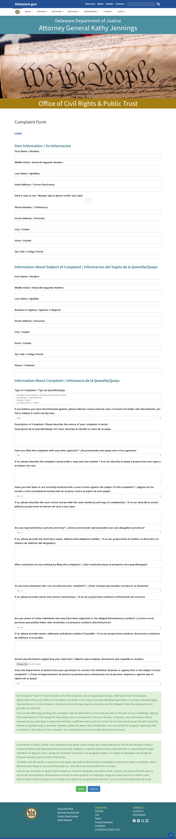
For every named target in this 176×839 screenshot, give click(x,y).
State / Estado (23, 240)
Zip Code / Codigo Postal (29, 251)
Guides (109, 4)
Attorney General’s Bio (68, 812)
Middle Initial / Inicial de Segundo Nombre (39, 162)
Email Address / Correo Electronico (35, 184)
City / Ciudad (22, 229)
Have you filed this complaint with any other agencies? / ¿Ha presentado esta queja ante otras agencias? (75, 450)
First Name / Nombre (27, 151)
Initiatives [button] (57, 11)
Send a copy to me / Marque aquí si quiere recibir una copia (49, 195)
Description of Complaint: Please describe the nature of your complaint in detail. (61, 424)
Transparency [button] (91, 11)
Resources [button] (73, 11)
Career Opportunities (67, 816)
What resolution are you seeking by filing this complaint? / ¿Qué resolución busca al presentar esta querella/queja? (81, 564)
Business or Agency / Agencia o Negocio (38, 309)
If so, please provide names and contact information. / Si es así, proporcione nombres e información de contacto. (80, 596)
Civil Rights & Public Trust (107, 829)
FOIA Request (139, 814)
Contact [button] (107, 11)
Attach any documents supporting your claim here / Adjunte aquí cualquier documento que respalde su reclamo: (79, 659)
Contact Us (138, 810)
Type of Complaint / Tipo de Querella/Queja (40, 390)
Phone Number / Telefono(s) (31, 207)
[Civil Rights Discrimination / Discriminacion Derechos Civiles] (88, 395)
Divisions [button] (41, 11)
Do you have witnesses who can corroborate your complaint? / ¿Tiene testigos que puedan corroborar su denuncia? (82, 585)
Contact (120, 4)
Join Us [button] (121, 11)
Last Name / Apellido (27, 298)
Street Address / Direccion (30, 218)
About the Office (65, 808)
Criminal (99, 810)
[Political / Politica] (88, 400)
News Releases (64, 819)
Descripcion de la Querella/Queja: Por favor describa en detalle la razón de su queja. (63, 429)
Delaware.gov (26, 4)
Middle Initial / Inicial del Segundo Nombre (39, 287)
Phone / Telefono (25, 365)
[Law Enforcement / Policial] (88, 403)
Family (98, 818)
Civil (97, 814)
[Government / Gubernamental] (88, 397)
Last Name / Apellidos (27, 173)
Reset (81, 788)
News (100, 4)
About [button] (28, 11)
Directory (90, 4)
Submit (94, 788)
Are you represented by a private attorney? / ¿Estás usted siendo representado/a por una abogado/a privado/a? (80, 527)
